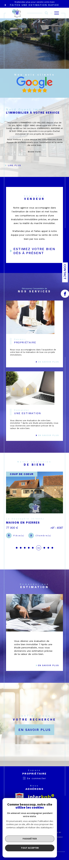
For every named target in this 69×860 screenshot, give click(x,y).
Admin (59, 847)
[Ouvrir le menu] (56, 13)
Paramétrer (30, 838)
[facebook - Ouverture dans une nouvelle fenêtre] (65, 294)
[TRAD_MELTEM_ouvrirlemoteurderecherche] (46, 13)
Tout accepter (30, 847)
